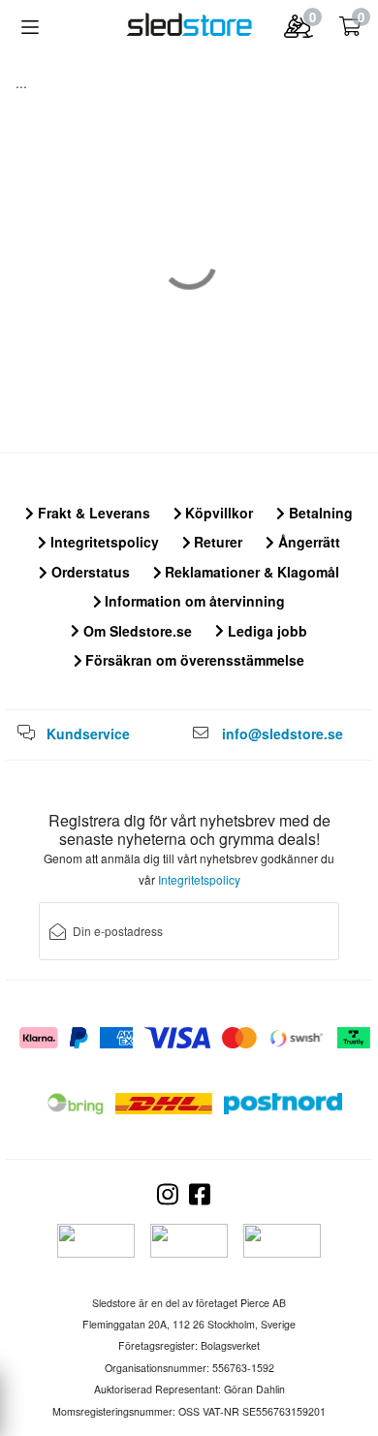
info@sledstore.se (282, 733)
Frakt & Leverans (92, 512)
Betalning (319, 512)
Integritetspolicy (103, 541)
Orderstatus (88, 571)
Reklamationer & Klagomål (250, 571)
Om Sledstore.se (135, 630)
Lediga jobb (265, 630)
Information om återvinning (193, 600)
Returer (216, 541)
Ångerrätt (307, 541)
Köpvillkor (217, 512)
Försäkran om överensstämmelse (192, 660)
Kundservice (88, 733)
